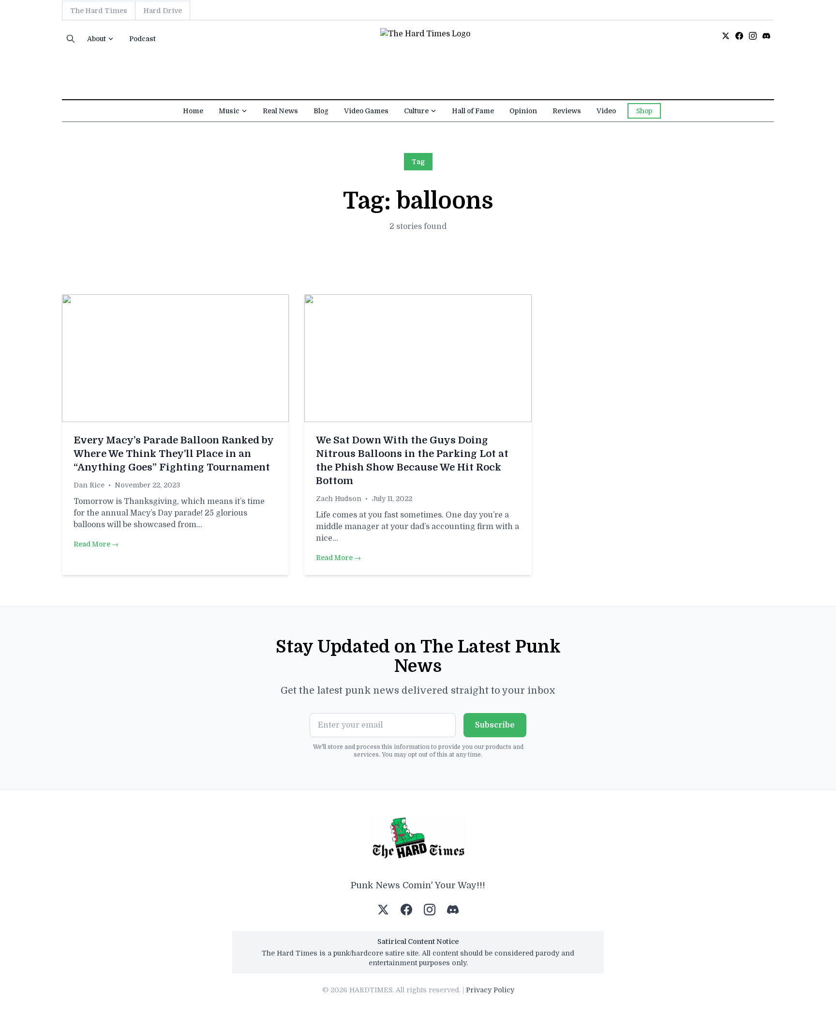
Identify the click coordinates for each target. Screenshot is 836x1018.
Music (229, 111)
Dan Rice (89, 485)
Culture (416, 111)
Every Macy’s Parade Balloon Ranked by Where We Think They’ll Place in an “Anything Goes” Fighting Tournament (173, 454)
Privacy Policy (490, 990)
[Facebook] (739, 36)
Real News (280, 111)
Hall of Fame (473, 111)
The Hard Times (98, 11)
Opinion (523, 111)
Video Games (366, 111)
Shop (644, 111)
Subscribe (495, 725)
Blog (321, 111)
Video (606, 111)
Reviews (566, 111)
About (96, 39)
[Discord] (766, 36)
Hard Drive (162, 11)
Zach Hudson (338, 498)
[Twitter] (726, 36)
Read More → (96, 544)
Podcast (142, 39)
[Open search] (70, 38)
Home (193, 111)
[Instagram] (753, 36)
